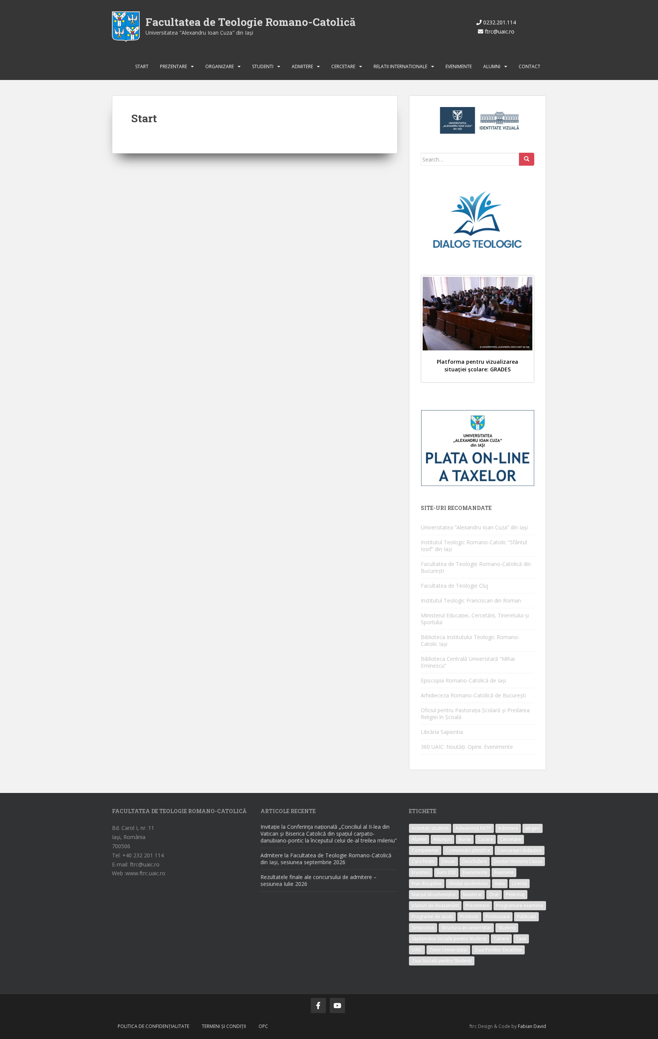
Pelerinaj (515, 894)
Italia (500, 883)
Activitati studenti (430, 828)
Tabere (501, 938)
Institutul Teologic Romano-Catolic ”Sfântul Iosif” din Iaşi (474, 546)
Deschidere (474, 861)
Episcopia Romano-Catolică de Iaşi (463, 680)
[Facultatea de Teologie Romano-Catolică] (126, 26)
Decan (448, 861)
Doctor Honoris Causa (518, 861)
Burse (464, 839)
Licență (519, 883)
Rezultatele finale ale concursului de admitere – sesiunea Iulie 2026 (318, 880)
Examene (504, 872)
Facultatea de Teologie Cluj (454, 585)
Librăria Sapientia (442, 731)
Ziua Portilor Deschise (498, 949)
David (539, 1026)
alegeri (532, 828)
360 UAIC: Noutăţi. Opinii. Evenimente (467, 746)
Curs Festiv (423, 861)
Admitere (302, 66)
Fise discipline (427, 883)
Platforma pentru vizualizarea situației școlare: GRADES (477, 365)
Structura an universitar (466, 927)
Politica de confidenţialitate (153, 1026)
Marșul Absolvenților (434, 894)
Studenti (262, 66)
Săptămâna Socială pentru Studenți (449, 938)
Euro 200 (446, 872)
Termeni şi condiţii (224, 1026)
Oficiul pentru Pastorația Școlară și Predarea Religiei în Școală (475, 714)
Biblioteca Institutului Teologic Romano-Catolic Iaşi (470, 640)
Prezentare (173, 66)
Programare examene (519, 905)
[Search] (526, 159)
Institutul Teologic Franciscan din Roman (471, 600)
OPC (263, 1026)
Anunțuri (442, 839)
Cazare (485, 839)
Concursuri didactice (519, 850)
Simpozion (423, 927)
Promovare (498, 916)
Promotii (469, 916)
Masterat (472, 894)
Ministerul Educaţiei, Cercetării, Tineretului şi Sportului (475, 619)
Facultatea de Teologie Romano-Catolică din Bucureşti (476, 567)
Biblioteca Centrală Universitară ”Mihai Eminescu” (468, 662)
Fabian (525, 1026)
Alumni (491, 66)
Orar (494, 894)
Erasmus (421, 872)
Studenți (507, 927)
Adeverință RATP (473, 828)
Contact (529, 66)
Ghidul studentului (468, 883)
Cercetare (343, 66)
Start (142, 66)
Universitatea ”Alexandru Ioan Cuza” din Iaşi (474, 527)
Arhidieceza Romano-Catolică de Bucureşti (473, 695)
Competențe (425, 850)
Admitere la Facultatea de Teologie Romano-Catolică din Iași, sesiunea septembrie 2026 (325, 859)
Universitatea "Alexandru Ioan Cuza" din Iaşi (199, 32)
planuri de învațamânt (435, 905)
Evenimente (459, 66)
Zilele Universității (448, 949)
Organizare (219, 66)
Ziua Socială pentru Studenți (442, 960)
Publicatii (526, 916)
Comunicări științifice (468, 850)
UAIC (417, 949)
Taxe (521, 938)
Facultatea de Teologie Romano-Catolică (250, 22)
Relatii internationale (400, 66)
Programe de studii (432, 916)
